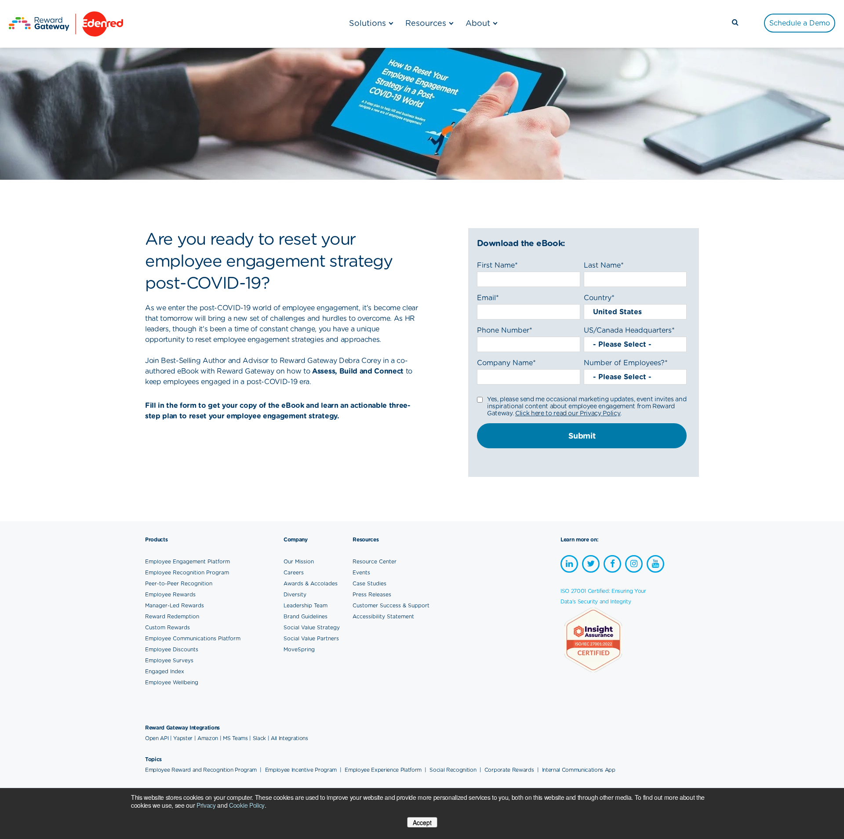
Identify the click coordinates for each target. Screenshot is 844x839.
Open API (156, 738)
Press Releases (372, 594)
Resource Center (375, 561)
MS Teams (235, 738)
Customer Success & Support (391, 605)
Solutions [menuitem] (367, 23)
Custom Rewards (167, 627)
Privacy (206, 805)
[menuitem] (799, 23)
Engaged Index (164, 671)
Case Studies (369, 583)
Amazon (207, 738)
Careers (294, 572)
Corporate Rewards (509, 769)
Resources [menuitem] (425, 23)
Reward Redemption (172, 616)
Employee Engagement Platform (187, 561)
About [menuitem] (478, 23)
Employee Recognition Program (187, 572)
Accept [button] (422, 822)
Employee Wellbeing (171, 682)
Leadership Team (305, 605)
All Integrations (289, 738)
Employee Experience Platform (384, 769)
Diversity (295, 594)
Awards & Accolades (311, 583)
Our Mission (299, 561)
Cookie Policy (247, 805)
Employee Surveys (169, 660)
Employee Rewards (170, 594)
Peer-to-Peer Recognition (178, 583)
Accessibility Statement (383, 616)
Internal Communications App (578, 769)
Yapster (183, 738)
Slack (259, 738)
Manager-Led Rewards (174, 605)
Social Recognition (453, 769)
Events (361, 572)
